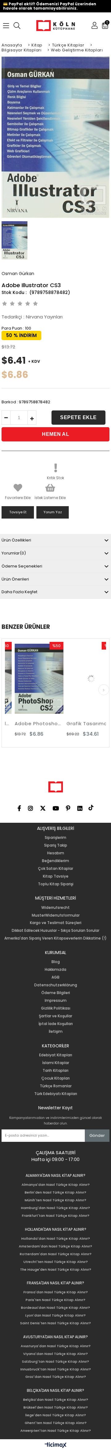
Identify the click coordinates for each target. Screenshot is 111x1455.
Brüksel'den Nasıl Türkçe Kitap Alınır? (55, 1407)
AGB (55, 977)
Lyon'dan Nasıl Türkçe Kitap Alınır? (55, 1315)
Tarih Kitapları (55, 1070)
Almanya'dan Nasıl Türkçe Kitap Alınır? (56, 1185)
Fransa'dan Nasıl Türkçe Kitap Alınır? (55, 1292)
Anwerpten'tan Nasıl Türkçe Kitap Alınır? (55, 1431)
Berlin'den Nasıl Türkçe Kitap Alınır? (55, 1192)
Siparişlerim (55, 837)
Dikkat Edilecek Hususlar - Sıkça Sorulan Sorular (55, 930)
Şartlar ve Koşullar (55, 1016)
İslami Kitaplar (55, 1063)
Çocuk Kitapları (55, 1078)
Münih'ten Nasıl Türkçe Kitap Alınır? (55, 1200)
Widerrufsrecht (55, 907)
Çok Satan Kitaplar (55, 868)
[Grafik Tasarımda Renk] (83, 679)
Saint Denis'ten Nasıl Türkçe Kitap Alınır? (55, 1323)
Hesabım (55, 853)
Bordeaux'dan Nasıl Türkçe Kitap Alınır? (55, 1308)
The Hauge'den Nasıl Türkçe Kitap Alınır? (55, 1270)
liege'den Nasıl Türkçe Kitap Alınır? (55, 1415)
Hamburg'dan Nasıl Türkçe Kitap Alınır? (55, 1208)
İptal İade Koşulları (56, 1024)
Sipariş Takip (55, 845)
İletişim (56, 1031)
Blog (55, 962)
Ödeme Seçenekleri (22, 566)
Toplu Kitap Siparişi (55, 884)
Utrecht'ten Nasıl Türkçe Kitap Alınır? (55, 1262)
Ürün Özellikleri (16, 540)
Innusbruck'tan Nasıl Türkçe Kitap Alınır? (55, 1369)
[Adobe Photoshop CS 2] (31, 679)
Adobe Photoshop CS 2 (31, 723)
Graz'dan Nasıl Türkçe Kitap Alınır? (55, 1377)
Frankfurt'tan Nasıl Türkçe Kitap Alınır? (55, 1216)
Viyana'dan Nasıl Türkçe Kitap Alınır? (55, 1354)
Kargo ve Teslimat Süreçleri (55, 923)
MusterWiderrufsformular (56, 915)
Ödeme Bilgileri (55, 993)
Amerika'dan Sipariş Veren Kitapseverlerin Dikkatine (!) (55, 938)
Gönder (97, 1135)
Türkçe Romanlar (56, 1086)
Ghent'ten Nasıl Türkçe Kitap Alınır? (56, 1423)
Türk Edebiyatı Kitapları (55, 1094)
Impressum (56, 1000)
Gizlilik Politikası (55, 1008)
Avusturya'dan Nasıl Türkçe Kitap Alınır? (56, 1346)
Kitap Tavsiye (55, 876)
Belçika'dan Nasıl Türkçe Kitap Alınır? (55, 1400)
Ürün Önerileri (15, 579)
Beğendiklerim (55, 861)
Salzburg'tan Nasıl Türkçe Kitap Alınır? (55, 1362)
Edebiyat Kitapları (55, 1055)
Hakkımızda (55, 969)
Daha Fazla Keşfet (19, 592)
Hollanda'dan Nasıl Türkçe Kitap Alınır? (55, 1239)
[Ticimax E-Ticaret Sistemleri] (56, 1445)
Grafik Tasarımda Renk (83, 723)
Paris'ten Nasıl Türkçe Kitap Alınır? (55, 1300)
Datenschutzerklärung (55, 985)
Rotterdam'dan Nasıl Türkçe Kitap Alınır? (56, 1254)
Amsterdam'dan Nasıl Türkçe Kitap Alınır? (55, 1246)
